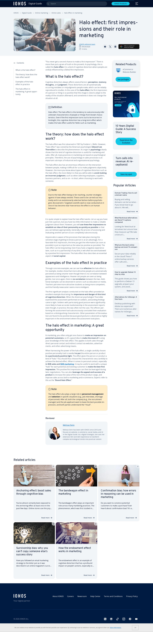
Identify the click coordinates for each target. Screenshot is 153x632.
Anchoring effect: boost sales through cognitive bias (33, 492)
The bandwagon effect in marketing (73, 492)
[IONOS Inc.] (29, 596)
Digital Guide (27, 13)
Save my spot (126, 174)
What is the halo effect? (25, 70)
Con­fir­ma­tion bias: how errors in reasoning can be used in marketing (118, 494)
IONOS (16, 13)
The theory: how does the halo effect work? (26, 75)
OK (135, 628)
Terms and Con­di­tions (113, 596)
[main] (76, 254)
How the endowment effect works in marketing (74, 550)
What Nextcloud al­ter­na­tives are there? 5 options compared (126, 220)
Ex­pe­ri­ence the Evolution (126, 141)
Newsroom (82, 596)
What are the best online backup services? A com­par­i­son (126, 247)
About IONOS (58, 596)
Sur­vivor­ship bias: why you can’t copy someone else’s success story (32, 551)
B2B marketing (67, 364)
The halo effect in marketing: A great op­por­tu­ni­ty (26, 91)
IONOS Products (120, 4)
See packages (123, 79)
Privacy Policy (132, 596)
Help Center (95, 596)
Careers (70, 596)
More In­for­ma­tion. (115, 628)
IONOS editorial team (87, 44)
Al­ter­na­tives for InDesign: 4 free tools (126, 298)
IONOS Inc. (24, 619)
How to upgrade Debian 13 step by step (125, 273)
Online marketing (41, 13)
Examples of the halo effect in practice (24, 83)
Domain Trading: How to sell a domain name (126, 194)
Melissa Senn (68, 425)
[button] (126, 104)
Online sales (56, 13)
